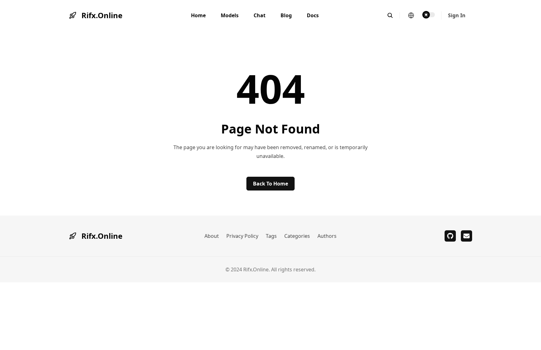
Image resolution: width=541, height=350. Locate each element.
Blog (286, 15)
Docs (313, 15)
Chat (259, 15)
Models (230, 15)
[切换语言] (411, 15)
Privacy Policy (242, 235)
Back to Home (270, 183)
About (211, 235)
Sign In (457, 15)
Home (198, 15)
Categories (297, 235)
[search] (393, 15)
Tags (271, 235)
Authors (327, 235)
